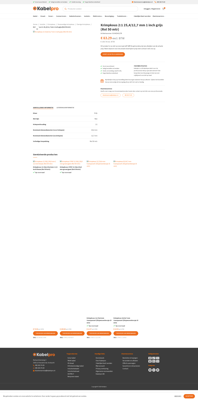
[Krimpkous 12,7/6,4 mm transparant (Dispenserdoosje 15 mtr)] (99, 238)
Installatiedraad (73, 371)
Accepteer (189, 396)
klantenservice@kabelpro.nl (45, 370)
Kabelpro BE (100, 374)
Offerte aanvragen (129, 363)
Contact (125, 369)
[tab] (43, 107)
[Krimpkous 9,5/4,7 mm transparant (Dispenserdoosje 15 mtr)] (125, 238)
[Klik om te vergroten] (37, 29)
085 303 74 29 (39, 365)
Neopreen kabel (73, 376)
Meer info (178, 396)
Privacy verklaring (102, 369)
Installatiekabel (73, 369)
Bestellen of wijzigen (130, 358)
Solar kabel (72, 358)
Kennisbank (100, 358)
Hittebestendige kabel (76, 366)
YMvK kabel (72, 361)
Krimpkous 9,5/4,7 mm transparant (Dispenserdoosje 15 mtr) (125, 320)
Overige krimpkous (83, 24)
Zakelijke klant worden (104, 363)
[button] (45, 333)
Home (35, 24)
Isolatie (42, 24)
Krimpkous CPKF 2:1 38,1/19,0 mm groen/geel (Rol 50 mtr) (71, 168)
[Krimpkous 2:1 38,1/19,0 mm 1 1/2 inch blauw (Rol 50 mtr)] (45, 162)
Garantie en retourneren (131, 366)
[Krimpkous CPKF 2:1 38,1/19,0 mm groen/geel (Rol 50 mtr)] (72, 162)
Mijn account (100, 366)
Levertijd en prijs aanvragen (113, 54)
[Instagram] (153, 370)
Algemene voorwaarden (104, 371)
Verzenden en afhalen (130, 361)
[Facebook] (150, 370)
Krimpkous (51, 24)
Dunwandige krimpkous (66, 24)
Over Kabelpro (101, 361)
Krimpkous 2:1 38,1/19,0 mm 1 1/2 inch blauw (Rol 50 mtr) (45, 168)
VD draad (71, 363)
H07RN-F (71, 374)
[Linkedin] (157, 370)
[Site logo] (46, 9)
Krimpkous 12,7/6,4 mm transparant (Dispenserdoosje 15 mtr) (99, 320)
